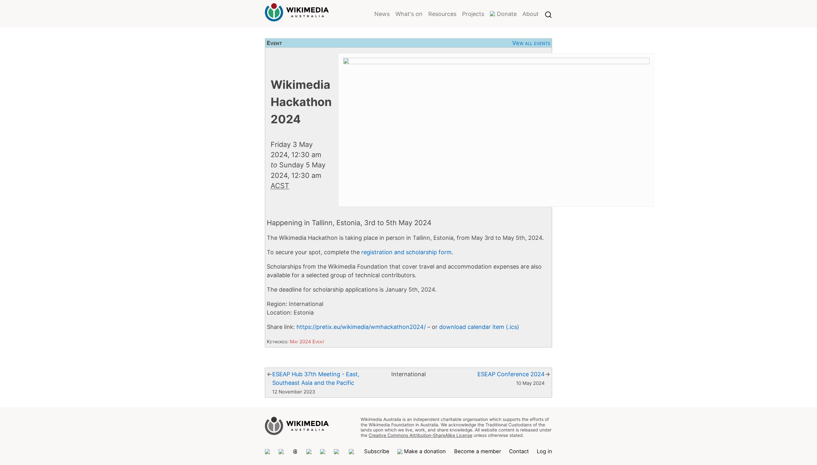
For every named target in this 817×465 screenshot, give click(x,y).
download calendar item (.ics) (479, 327)
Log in (544, 451)
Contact (519, 451)
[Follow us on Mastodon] (268, 451)
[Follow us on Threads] (295, 451)
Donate (507, 14)
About (530, 14)
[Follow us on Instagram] (309, 451)
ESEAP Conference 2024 (511, 374)
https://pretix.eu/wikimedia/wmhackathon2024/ (361, 327)
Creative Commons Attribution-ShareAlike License (420, 435)
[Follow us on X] (281, 451)
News (382, 14)
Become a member (477, 451)
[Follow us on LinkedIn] (337, 451)
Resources (442, 14)
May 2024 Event (307, 342)
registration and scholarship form (406, 252)
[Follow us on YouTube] (352, 451)
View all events (531, 43)
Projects (473, 14)
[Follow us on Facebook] (323, 451)
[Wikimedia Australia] (297, 17)
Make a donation (425, 451)
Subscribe (376, 451)
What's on (409, 14)
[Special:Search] (548, 14)
